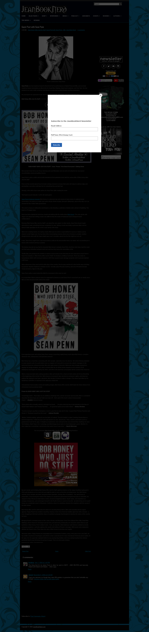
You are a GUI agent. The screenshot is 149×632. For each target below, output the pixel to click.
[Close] (100, 95)
